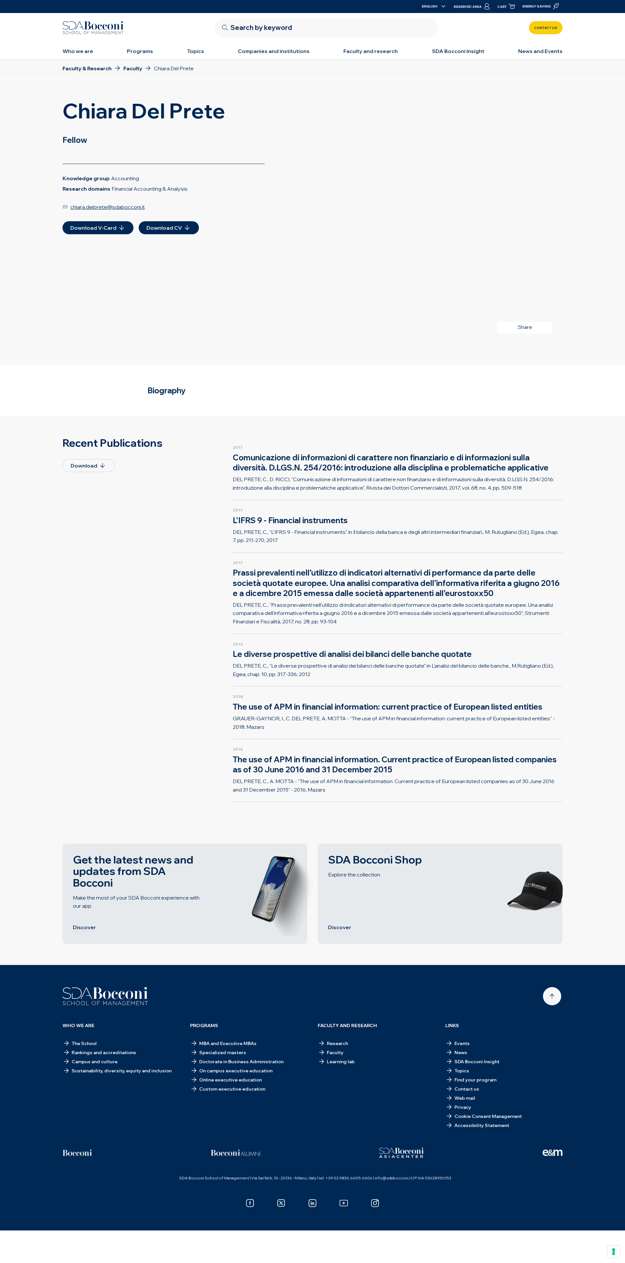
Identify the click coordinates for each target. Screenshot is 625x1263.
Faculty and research (370, 51)
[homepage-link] (93, 27)
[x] (281, 1203)
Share (525, 327)
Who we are (77, 51)
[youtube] (343, 1203)
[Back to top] (552, 996)
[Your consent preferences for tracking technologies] (613, 1251)
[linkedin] (312, 1203)
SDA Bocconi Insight (458, 51)
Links (452, 1025)
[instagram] (375, 1203)
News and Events (540, 51)
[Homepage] (105, 996)
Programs (140, 51)
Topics (195, 51)
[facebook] (250, 1203)
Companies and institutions (274, 51)
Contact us (545, 28)
